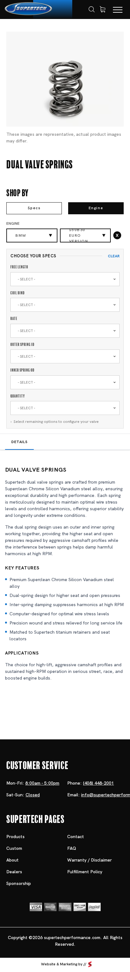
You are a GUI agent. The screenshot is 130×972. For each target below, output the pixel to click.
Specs (34, 207)
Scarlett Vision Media (90, 964)
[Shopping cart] (102, 9)
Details (19, 441)
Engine (96, 207)
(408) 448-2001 (98, 783)
